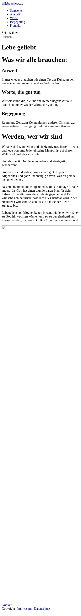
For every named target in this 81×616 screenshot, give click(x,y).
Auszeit (15, 14)
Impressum (24, 608)
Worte (14, 18)
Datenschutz (42, 608)
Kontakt (15, 25)
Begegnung (17, 22)
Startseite (16, 10)
